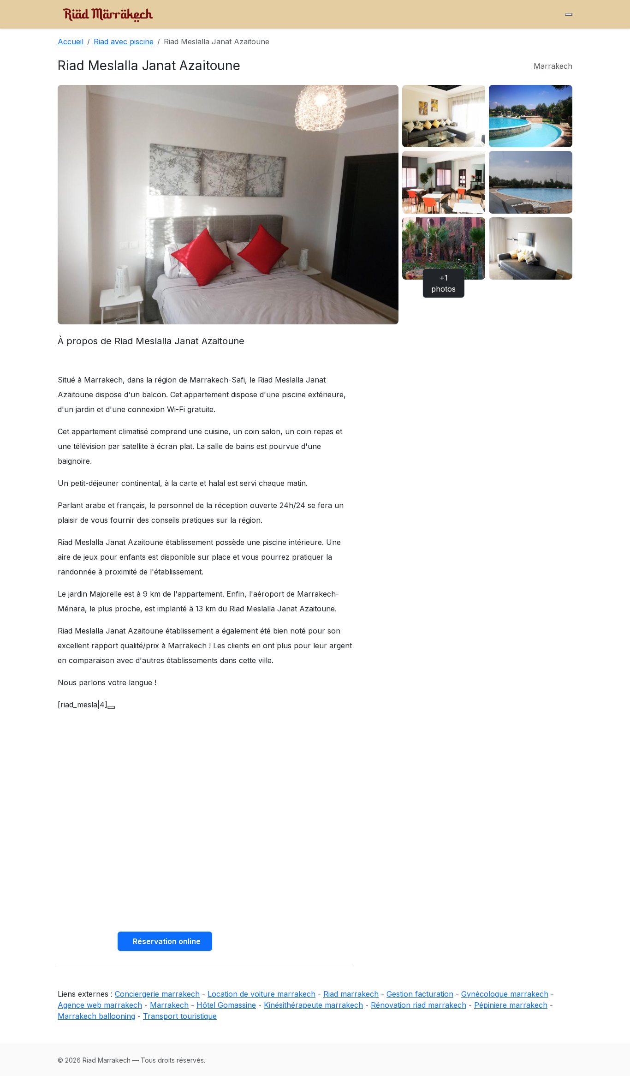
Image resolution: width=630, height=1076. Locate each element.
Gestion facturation (419, 993)
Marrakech (169, 1005)
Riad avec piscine (124, 41)
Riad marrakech (351, 993)
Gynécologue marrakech (504, 993)
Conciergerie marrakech (157, 993)
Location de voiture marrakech (261, 993)
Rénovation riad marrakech (418, 1005)
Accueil (70, 41)
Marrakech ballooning (96, 1016)
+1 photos (443, 283)
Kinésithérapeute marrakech (313, 1005)
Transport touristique (180, 1016)
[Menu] (568, 14)
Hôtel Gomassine (226, 1005)
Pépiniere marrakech (510, 1005)
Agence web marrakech (100, 1005)
